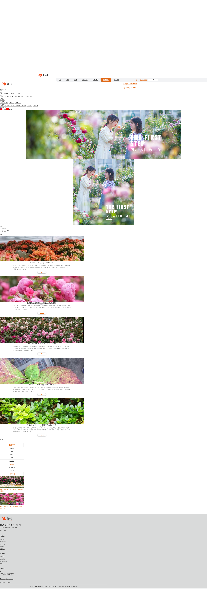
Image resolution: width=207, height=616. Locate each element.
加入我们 (29, 106)
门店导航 (2, 582)
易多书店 (14, 97)
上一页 (1, 439)
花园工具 (20, 97)
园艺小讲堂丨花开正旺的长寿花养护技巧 (41, 262)
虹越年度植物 (4, 94)
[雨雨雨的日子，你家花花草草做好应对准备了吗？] (42, 371)
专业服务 (116, 80)
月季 (1, 234)
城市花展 (23, 106)
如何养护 (4, 231)
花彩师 (8, 97)
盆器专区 (3, 97)
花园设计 (9, 106)
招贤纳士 (2, 549)
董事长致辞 (3, 541)
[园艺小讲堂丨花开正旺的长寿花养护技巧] (42, 248)
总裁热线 (35, 106)
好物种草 (12, 461)
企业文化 (2, 544)
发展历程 (2, 546)
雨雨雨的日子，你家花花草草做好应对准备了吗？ (42, 384)
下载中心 (18, 103)
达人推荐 (17, 94)
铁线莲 (12, 454)
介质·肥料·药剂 (27, 97)
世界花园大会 (16, 106)
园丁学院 (3, 106)
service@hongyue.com (7, 579)
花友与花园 (12, 467)
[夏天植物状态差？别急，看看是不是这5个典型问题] (42, 411)
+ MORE (42, 272)
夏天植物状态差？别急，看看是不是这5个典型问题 (41, 425)
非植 (75, 80)
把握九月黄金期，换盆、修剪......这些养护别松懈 (42, 343)
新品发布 (11, 94)
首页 (60, 80)
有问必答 (12, 470)
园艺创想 (106, 80)
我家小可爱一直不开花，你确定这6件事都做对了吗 (41, 303)
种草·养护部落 (4, 103)
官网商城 (84, 80)
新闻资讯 (95, 80)
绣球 (12, 457)
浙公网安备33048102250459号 (69, 586)
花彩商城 (2, 556)
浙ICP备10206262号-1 (55, 586)
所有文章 (12, 448)
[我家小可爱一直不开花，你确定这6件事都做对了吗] (42, 289)
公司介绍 (2, 539)
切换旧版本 (143, 80)
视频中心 (11, 103)
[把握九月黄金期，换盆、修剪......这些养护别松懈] (42, 330)
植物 (67, 80)
